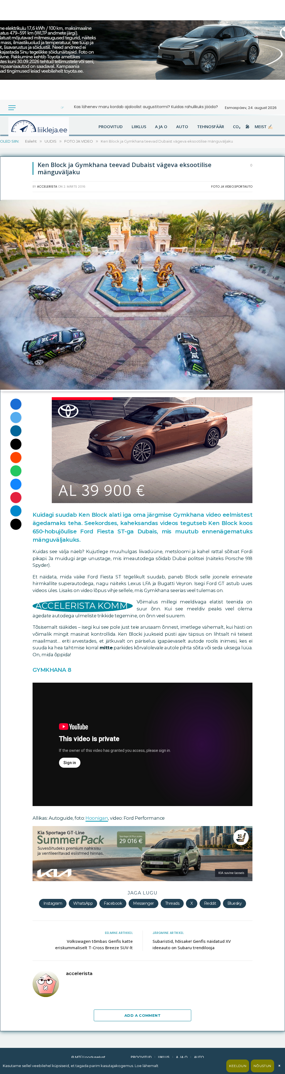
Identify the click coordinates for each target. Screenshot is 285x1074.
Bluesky (234, 903)
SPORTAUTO (243, 186)
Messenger (143, 903)
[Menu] (12, 107)
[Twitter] (15, 417)
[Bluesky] (15, 484)
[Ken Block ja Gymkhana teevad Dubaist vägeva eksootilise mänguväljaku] (142, 388)
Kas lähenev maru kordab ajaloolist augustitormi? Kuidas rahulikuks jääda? (146, 106)
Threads (172, 903)
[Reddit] (15, 457)
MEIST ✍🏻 (264, 126)
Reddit (210, 903)
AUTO (182, 126)
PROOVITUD (111, 126)
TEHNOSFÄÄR (210, 126)
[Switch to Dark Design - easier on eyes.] (23, 108)
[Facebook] (15, 404)
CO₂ (236, 126)
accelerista (47, 186)
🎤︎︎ (247, 126)
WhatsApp (83, 903)
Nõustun (262, 1066)
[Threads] (15, 524)
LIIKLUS (139, 126)
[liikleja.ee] (50, 126)
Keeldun (237, 1066)
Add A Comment (142, 1015)
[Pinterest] (15, 497)
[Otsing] (30, 107)
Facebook (113, 903)
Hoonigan (96, 818)
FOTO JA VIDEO (222, 186)
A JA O (161, 126)
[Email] (15, 444)
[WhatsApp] (15, 470)
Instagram (52, 903)
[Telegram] (15, 510)
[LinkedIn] (15, 430)
